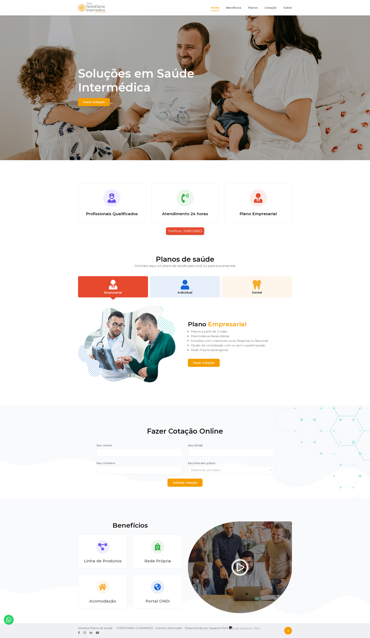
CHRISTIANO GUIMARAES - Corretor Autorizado (149, 628)
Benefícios (233, 7)
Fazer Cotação (94, 102)
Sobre (287, 7)
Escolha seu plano (201, 463)
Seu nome (104, 445)
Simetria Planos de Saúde (95, 628)
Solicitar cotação (185, 482)
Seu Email (195, 445)
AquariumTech (219, 628)
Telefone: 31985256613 (185, 231)
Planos (253, 7)
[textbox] (230, 470)
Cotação (271, 7)
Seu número (105, 463)
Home (215, 7)
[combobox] (231, 470)
